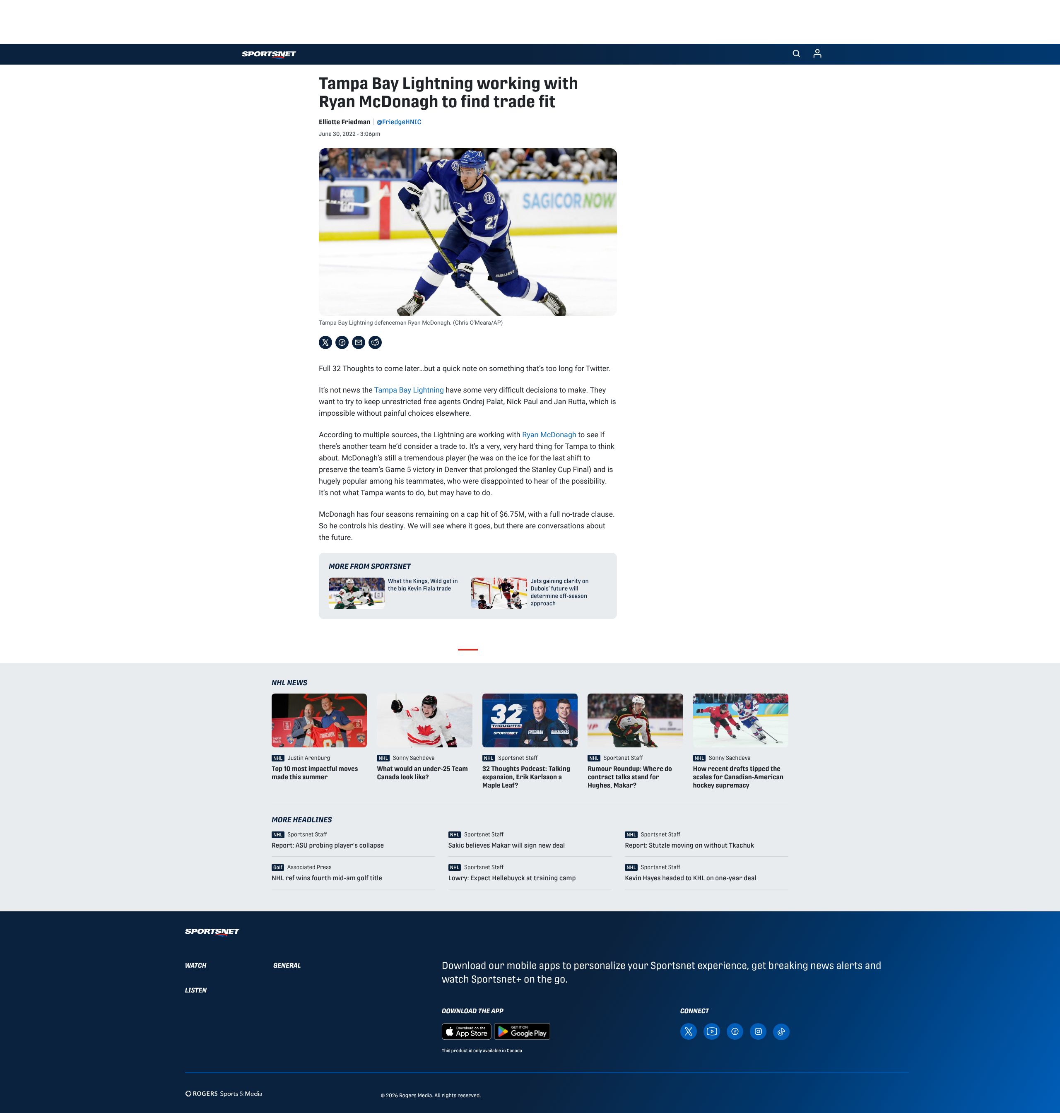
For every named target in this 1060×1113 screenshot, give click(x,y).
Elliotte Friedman (344, 122)
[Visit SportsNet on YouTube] (711, 1031)
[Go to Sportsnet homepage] (269, 55)
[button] (796, 54)
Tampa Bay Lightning (409, 390)
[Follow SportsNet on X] (688, 1031)
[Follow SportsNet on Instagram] (758, 1031)
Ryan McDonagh (549, 434)
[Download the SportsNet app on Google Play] (522, 1031)
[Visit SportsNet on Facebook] (735, 1031)
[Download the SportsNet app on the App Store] (466, 1031)
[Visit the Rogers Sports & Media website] (224, 1094)
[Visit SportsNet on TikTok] (781, 1031)
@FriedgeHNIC (399, 122)
